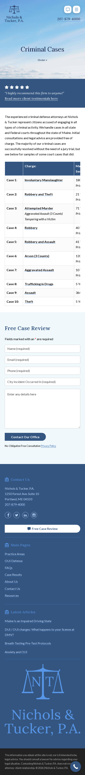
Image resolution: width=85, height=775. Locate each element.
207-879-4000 (68, 19)
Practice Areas (15, 554)
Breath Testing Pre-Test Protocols (28, 643)
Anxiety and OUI (16, 652)
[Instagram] (34, 515)
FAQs (8, 568)
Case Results (13, 574)
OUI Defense (14, 561)
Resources (12, 595)
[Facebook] (8, 515)
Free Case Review (44, 528)
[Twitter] (16, 515)
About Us (11, 581)
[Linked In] (25, 515)
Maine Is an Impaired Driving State (28, 621)
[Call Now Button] (75, 766)
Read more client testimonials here (31, 98)
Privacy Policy (48, 445)
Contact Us (12, 588)
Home (41, 60)
